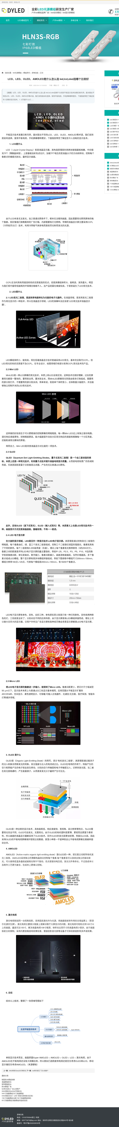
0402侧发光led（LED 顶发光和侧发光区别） (18, 1096)
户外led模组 (58, 20)
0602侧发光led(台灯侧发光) (17, 1071)
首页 (8, 20)
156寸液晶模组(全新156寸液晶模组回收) (16, 1098)
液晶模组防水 (7, 1082)
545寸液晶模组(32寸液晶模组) (13, 1093)
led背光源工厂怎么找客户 (40, 1071)
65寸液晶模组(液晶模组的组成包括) (15, 1100)
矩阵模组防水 (7, 1084)
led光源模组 (17, 73)
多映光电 (74, 20)
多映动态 (35, 73)
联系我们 (90, 20)
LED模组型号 (23, 20)
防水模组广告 (7, 1086)
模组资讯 (40, 20)
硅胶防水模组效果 (8, 1079)
